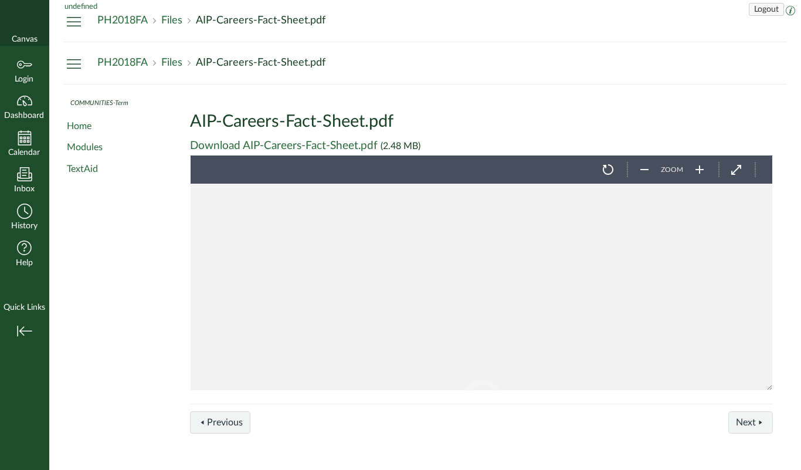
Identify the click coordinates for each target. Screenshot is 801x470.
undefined (81, 6)
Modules (85, 147)
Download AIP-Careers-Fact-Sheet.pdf (284, 145)
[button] (24, 218)
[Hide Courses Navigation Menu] (73, 21)
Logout (766, 9)
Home (79, 126)
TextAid (82, 169)
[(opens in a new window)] (790, 9)
